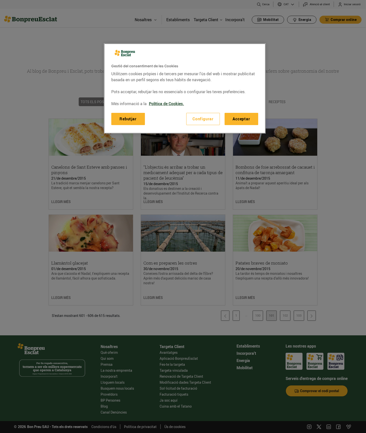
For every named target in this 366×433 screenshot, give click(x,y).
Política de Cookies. (166, 103)
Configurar (203, 119)
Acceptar (241, 119)
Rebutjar (128, 119)
